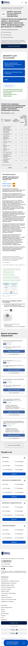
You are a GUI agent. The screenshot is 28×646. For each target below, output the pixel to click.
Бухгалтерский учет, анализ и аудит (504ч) (13, 379)
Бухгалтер (5, 457)
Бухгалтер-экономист (8, 525)
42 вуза (6, 484)
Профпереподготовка (18, 7)
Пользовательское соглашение (7, 639)
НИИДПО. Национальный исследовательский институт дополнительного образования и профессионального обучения (12, 407)
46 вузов (6, 461)
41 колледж (7, 465)
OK (23, 643)
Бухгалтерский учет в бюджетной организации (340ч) (11, 400)
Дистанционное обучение (6, 7)
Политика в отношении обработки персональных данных (12, 638)
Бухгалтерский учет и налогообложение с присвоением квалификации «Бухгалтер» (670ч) (13, 422)
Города (3, 609)
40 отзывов (9, 402)
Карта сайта (4, 605)
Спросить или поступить (14, 46)
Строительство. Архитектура (8, 593)
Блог (2, 617)
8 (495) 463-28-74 (7, 561)
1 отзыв (8, 362)
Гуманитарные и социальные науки (10, 581)
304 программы (20, 515)
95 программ (19, 469)
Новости (3, 611)
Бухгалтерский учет (17, 8)
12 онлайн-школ (8, 469)
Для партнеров (5, 613)
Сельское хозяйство (6, 589)
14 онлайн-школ (8, 492)
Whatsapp (13, 633)
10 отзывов (9, 382)
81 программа (19, 484)
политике (15, 644)
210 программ (19, 492)
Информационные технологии (8, 583)
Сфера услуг (4, 595)
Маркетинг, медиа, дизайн (7, 585)
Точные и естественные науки (8, 599)
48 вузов (6, 529)
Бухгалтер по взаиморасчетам (11, 480)
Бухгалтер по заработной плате (12, 503)
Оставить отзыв (14, 622)
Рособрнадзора (8, 325)
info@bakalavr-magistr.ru (7, 566)
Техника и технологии (6, 597)
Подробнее (14, 473)
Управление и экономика (6, 8)
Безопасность (4, 579)
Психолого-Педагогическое (8, 587)
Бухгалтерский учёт (8, 360)
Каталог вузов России (6, 607)
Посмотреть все (8, 85)
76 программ (19, 507)
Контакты (3, 615)
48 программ (19, 465)
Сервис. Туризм (5, 591)
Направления (4, 577)
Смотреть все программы (14, 445)
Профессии (4, 619)
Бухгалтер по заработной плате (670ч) (12, 340)
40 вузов (6, 507)
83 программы (20, 461)
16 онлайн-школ (8, 515)
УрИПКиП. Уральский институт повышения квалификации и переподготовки (14, 14)
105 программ (19, 529)
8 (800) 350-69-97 (7, 560)
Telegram (13, 629)
